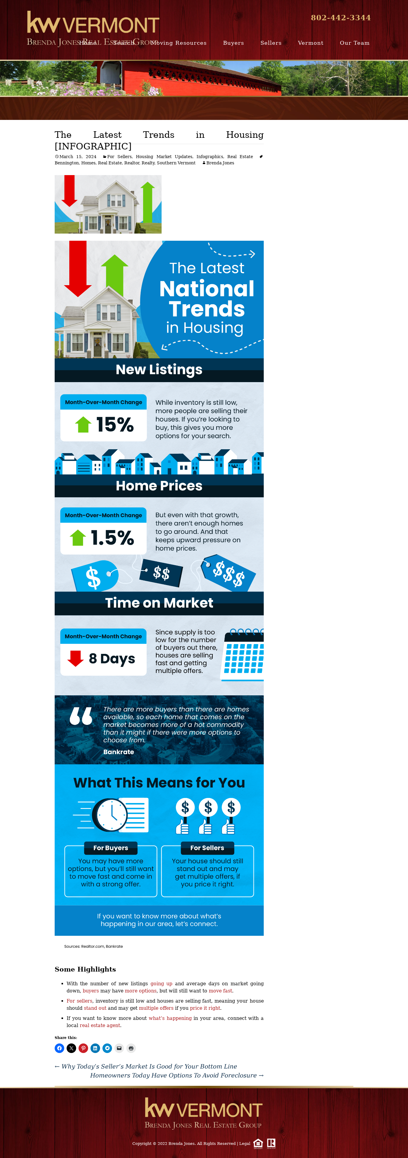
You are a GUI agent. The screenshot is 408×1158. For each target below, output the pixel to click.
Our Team (355, 43)
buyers (91, 991)
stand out (95, 1008)
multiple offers (156, 1008)
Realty (148, 162)
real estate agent (100, 1025)
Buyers (233, 43)
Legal (244, 1143)
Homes (88, 162)
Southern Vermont (176, 162)
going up (161, 983)
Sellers (271, 43)
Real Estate (240, 156)
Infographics (210, 156)
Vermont (310, 43)
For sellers (79, 1001)
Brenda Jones (220, 162)
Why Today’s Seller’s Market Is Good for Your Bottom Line (146, 1066)
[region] (204, 78)
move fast (220, 991)
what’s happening (170, 1018)
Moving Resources (179, 43)
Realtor (131, 162)
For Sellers (119, 156)
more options (141, 991)
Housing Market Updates (164, 156)
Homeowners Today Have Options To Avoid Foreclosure (177, 1075)
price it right (205, 1008)
